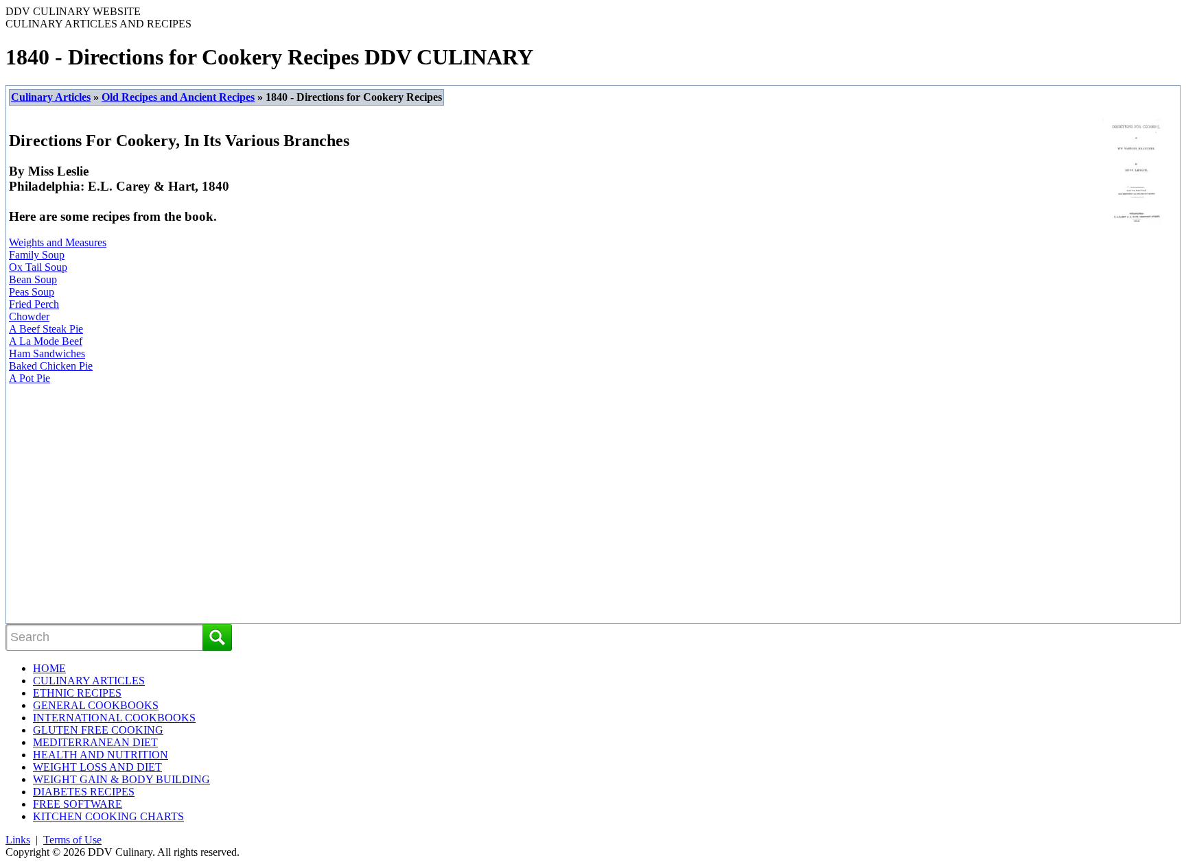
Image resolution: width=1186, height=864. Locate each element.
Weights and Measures (57, 242)
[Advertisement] (127, 509)
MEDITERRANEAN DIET (95, 742)
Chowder (29, 316)
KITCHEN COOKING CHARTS (108, 816)
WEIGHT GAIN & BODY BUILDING (121, 779)
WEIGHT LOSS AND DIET (97, 767)
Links (17, 839)
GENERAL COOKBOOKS (96, 705)
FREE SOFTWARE (77, 804)
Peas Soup (31, 292)
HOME (49, 668)
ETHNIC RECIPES (77, 693)
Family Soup (37, 255)
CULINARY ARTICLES (89, 680)
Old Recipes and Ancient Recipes (178, 97)
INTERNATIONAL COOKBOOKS (114, 717)
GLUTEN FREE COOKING (98, 730)
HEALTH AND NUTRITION (100, 754)
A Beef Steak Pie (46, 329)
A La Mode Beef (45, 341)
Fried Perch (34, 304)
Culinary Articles (51, 97)
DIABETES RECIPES (84, 791)
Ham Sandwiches (47, 353)
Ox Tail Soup (38, 267)
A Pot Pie (29, 378)
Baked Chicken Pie (51, 366)
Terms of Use (72, 839)
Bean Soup (33, 279)
